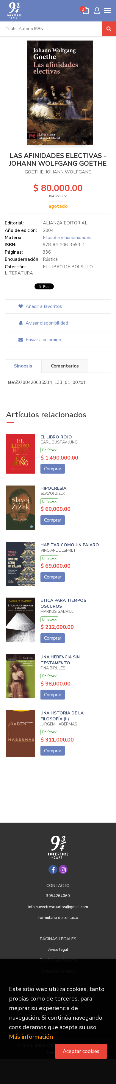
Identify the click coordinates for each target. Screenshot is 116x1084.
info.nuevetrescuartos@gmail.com (58, 907)
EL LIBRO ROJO (56, 437)
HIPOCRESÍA (53, 488)
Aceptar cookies (81, 1051)
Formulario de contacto (58, 917)
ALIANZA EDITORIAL (65, 223)
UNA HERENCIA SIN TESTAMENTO (60, 660)
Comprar (52, 469)
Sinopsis (23, 366)
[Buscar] (109, 28)
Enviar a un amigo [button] (42, 339)
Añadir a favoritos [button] (43, 306)
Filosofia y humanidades (67, 238)
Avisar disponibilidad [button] (46, 323)
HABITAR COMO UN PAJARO (69, 545)
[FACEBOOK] (52, 869)
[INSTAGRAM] (63, 869)
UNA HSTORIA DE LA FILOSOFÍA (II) (62, 716)
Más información (31, 1037)
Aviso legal (58, 949)
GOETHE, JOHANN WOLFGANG (58, 172)
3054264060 (58, 896)
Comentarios (65, 366)
